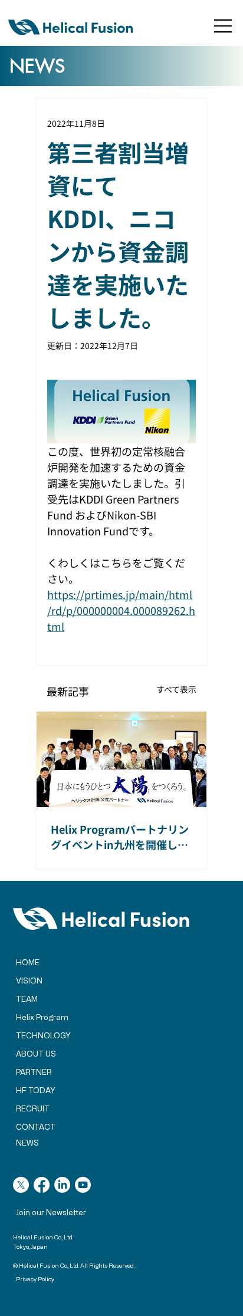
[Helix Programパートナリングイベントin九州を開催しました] (121, 759)
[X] (21, 1185)
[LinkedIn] (62, 1185)
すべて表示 (176, 689)
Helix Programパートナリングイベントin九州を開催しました (120, 836)
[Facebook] (42, 1185)
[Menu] (223, 26)
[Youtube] (83, 1185)
